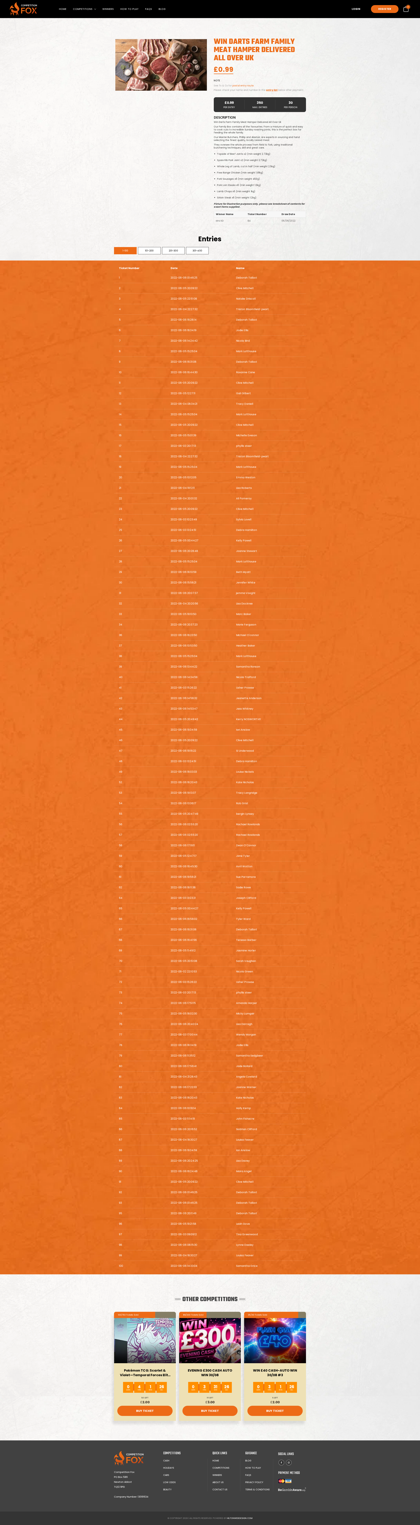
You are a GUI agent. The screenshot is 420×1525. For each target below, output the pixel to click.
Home (62, 9)
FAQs (148, 9)
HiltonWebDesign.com (239, 1518)
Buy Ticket (145, 1411)
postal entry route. (243, 85)
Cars (166, 1475)
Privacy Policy (254, 1482)
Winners (108, 9)
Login (356, 9)
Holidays (168, 1467)
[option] (161, 65)
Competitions (83, 9)
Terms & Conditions (257, 1489)
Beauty (167, 1489)
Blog (162, 9)
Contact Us (219, 1489)
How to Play (129, 9)
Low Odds (169, 1482)
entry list (272, 90)
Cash (166, 1460)
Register (384, 9)
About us (218, 1482)
